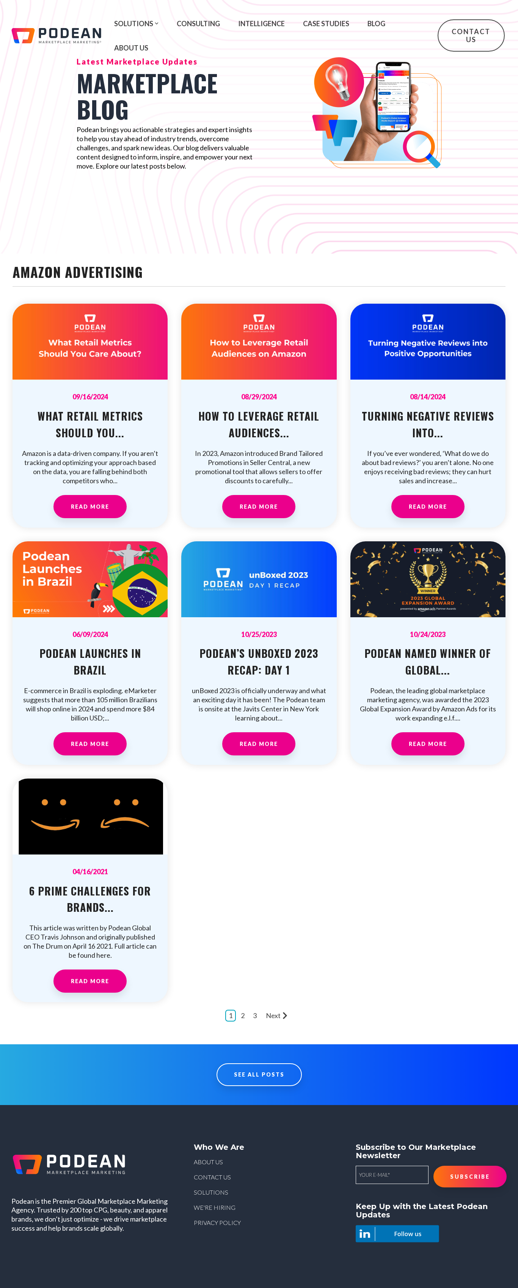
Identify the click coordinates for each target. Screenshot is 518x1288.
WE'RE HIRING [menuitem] (214, 1207)
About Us (131, 48)
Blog (376, 23)
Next (273, 1015)
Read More (90, 506)
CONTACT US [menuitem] (212, 1177)
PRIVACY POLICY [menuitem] (217, 1222)
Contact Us (471, 35)
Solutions (133, 23)
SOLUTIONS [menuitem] (211, 1192)
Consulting (198, 23)
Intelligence (261, 23)
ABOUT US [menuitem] (208, 1161)
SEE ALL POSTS (259, 1074)
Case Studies (326, 23)
